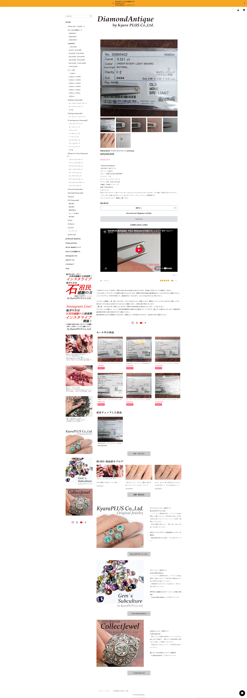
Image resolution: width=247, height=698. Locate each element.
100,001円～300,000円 (77, 57)
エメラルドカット (74, 140)
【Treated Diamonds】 (75, 189)
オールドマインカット (76, 106)
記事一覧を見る (139, 495)
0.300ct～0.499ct (75, 80)
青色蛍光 (71, 203)
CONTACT (70, 264)
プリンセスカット (74, 143)
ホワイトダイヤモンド (76, 179)
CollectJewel (139, 673)
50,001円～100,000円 (76, 53)
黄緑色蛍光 (72, 210)
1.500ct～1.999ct (74, 93)
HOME (68, 22)
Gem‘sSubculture (139, 614)
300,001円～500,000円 (77, 60)
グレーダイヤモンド (75, 172)
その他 (71, 110)
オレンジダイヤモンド (76, 169)
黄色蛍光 (71, 207)
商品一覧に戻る (139, 454)
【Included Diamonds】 (75, 193)
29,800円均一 (73, 40)
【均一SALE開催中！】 (74, 30)
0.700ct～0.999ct (75, 86)
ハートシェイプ (74, 137)
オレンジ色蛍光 (74, 213)
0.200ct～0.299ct (75, 77)
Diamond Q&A (71, 243)
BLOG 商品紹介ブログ (73, 247)
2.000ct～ (72, 96)
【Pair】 (70, 220)
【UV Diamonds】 (73, 200)
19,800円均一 (73, 37)
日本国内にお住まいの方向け (139, 225)
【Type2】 (71, 197)
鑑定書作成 (104, 203)
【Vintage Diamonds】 (75, 113)
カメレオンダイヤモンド (76, 182)
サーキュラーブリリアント (77, 117)
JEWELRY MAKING (73, 239)
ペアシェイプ (73, 130)
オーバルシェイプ (74, 127)
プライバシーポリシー (104, 691)
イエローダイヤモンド (76, 159)
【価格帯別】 (71, 43)
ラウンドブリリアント (76, 124)
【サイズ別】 (71, 70)
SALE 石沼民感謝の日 (73, 251)
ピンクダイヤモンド (75, 176)
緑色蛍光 (71, 217)
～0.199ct (72, 73)
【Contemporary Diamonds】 (77, 120)
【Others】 (71, 224)
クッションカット (74, 146)
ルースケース (73, 231)
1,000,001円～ (74, 66)
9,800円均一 (73, 33)
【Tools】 (70, 228)
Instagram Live (71, 256)
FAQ (67, 268)
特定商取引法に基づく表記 (120, 691)
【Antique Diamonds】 (75, 100)
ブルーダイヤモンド (75, 186)
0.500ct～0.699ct (75, 83)
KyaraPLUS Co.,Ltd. (139, 554)
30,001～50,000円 (75, 50)
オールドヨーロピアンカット (78, 103)
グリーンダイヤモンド (76, 163)
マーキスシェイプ (74, 133)
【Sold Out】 (71, 234)
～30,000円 (73, 47)
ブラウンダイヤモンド (76, 166)
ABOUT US (70, 260)
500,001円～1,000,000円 (77, 63)
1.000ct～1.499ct (74, 90)
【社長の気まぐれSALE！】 (76, 26)
